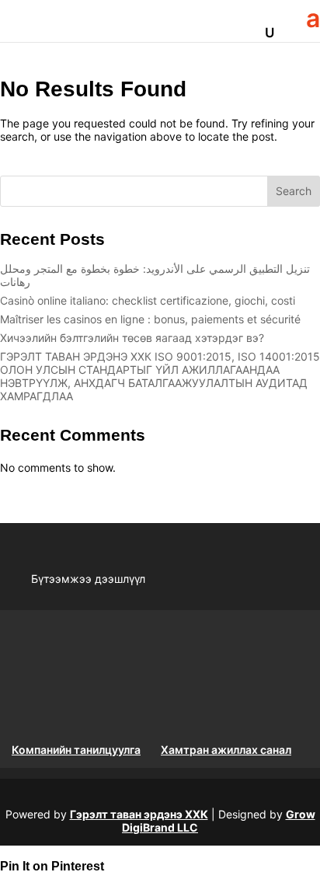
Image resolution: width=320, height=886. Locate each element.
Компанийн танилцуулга (76, 749)
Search (293, 190)
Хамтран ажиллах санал (226, 749)
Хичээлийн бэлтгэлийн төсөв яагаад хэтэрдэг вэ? (132, 337)
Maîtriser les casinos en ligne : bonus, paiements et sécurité (150, 319)
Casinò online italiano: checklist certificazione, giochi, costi (147, 300)
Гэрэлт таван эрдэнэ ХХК (139, 814)
